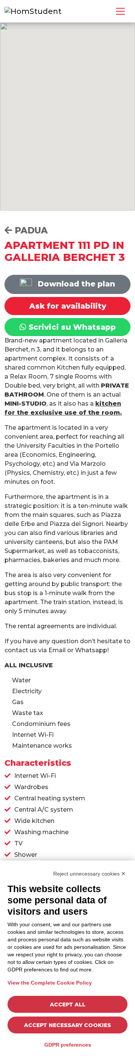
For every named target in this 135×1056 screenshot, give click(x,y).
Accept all (68, 1004)
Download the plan (75, 283)
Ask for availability (67, 306)
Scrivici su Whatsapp (71, 327)
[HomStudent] (33, 10)
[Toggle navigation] (120, 11)
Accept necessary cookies (67, 1025)
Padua (30, 230)
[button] (78, 85)
